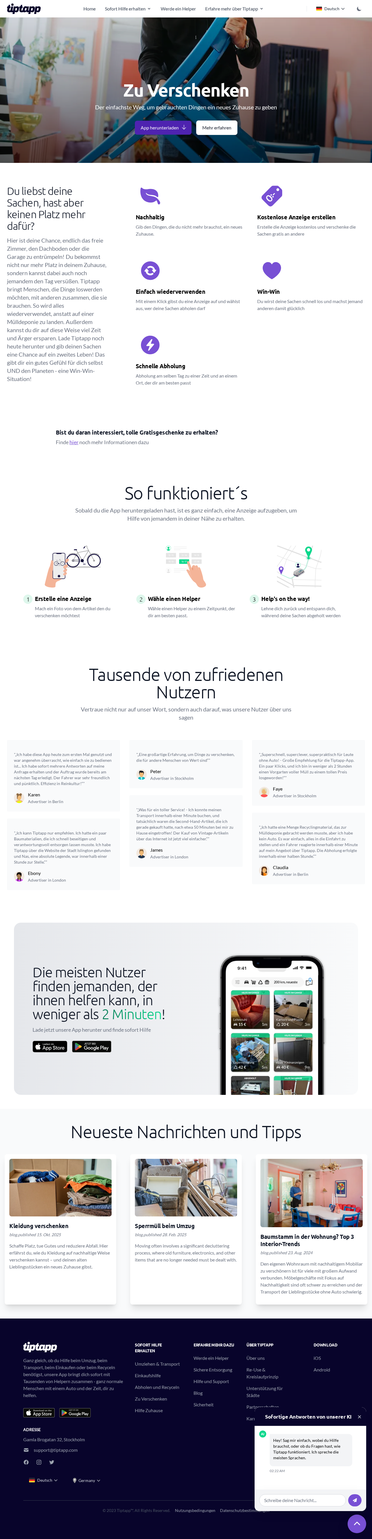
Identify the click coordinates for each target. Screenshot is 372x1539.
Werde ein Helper (178, 8)
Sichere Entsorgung (213, 1369)
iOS (317, 1358)
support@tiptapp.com (56, 1450)
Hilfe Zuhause (149, 1410)
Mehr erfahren (216, 127)
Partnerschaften (262, 1407)
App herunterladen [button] (160, 127)
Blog (198, 1393)
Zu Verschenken (151, 1398)
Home (89, 8)
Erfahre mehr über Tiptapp (231, 8)
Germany (86, 1480)
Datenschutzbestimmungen (244, 1510)
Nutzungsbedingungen (195, 1510)
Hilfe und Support (211, 1381)
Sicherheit (204, 1404)
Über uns (255, 1358)
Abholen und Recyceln (157, 1387)
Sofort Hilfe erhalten (125, 8)
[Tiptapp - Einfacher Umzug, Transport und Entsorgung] (25, 8)
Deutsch (331, 8)
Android (322, 1369)
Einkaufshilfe (148, 1375)
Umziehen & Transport (157, 1364)
